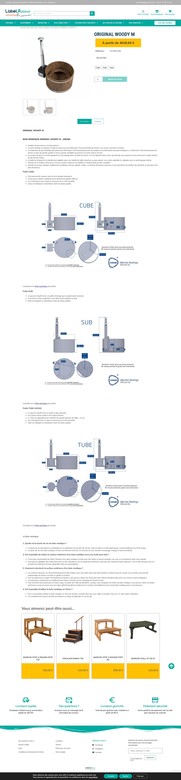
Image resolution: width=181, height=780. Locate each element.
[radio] (98, 68)
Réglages (140, 776)
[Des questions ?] (69, 700)
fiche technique (41, 286)
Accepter (110, 776)
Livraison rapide (26, 706)
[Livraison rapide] (26, 700)
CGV (132, 760)
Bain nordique (44, 27)
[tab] (84, 121)
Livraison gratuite (112, 706)
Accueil (22, 27)
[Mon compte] (143, 11)
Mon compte (143, 14)
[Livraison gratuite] (112, 700)
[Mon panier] (170, 11)
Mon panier (170, 14)
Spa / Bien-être (32, 27)
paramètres (93, 777)
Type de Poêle (101, 58)
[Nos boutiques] (157, 11)
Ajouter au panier (115, 79)
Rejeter (125, 776)
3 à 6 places (55, 27)
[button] (11, 23)
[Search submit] (92, 13)
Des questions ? (69, 706)
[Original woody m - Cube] (56, 65)
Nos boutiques (157, 14)
